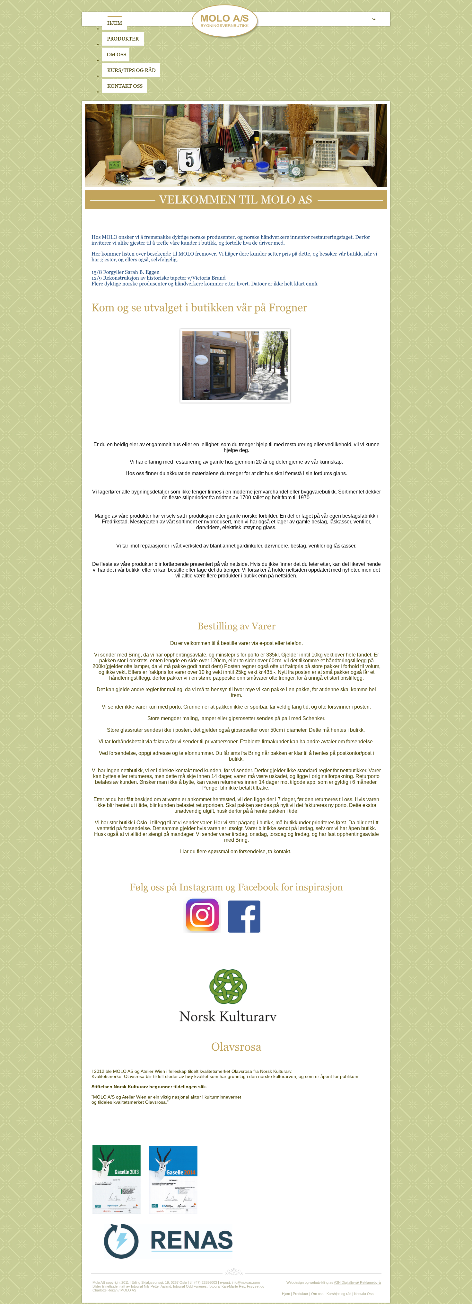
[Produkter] (123, 44)
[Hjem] (114, 28)
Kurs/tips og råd (339, 1294)
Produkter (300, 1294)
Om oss (317, 1294)
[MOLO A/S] (225, 38)
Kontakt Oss (364, 1294)
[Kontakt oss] (124, 91)
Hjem (286, 1294)
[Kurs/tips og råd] (131, 76)
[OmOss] (156, 60)
